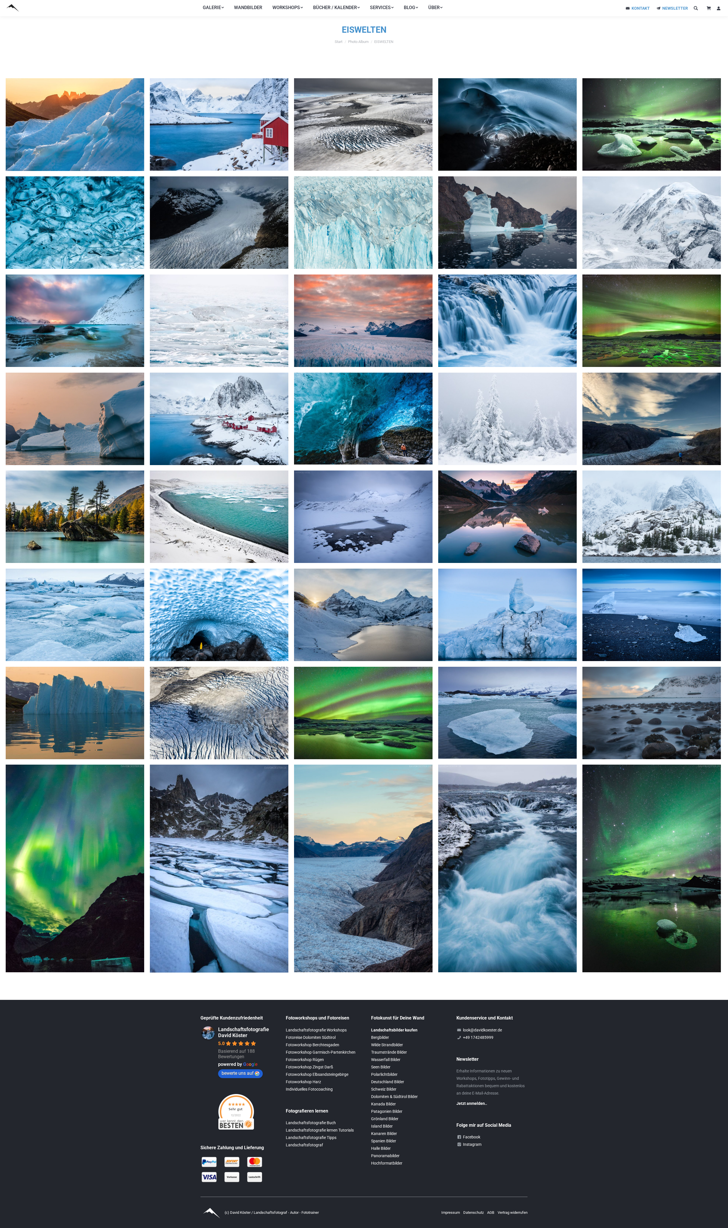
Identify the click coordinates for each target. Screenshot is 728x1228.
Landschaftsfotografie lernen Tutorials (320, 1130)
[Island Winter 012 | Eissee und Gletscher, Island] (507, 713)
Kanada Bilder (383, 1104)
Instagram (472, 1144)
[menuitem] (213, 8)
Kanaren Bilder (384, 1133)
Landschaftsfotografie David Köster (243, 1032)
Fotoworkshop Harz (303, 1082)
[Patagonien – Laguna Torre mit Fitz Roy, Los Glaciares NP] (507, 516)
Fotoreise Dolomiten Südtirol (311, 1037)
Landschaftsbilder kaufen (394, 1030)
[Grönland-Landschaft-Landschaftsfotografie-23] (507, 222)
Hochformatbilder (386, 1163)
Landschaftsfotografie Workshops (316, 1030)
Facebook (471, 1137)
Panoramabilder (385, 1155)
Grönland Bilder (384, 1118)
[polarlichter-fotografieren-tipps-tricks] (363, 713)
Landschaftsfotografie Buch (311, 1122)
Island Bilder (382, 1126)
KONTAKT (641, 8)
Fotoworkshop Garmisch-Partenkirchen (320, 1052)
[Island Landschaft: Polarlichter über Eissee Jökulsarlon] (651, 868)
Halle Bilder (381, 1148)
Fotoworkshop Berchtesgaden (312, 1045)
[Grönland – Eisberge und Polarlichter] (75, 868)
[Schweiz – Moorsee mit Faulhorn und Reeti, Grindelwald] (363, 516)
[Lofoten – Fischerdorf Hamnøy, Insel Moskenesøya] (219, 419)
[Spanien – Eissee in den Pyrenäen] (219, 869)
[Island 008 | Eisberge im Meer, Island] (507, 615)
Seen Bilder (380, 1067)
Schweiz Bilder (383, 1089)
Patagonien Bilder (386, 1111)
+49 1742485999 (478, 1037)
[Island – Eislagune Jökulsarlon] (75, 615)
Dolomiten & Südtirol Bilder (394, 1096)
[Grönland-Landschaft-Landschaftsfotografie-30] (75, 713)
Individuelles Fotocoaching (309, 1089)
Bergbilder (380, 1037)
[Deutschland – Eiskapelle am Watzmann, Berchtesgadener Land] (219, 615)
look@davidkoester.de (482, 1030)
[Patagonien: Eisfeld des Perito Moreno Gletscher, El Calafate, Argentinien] (363, 321)
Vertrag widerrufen (513, 1212)
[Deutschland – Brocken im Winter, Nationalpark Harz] (507, 419)
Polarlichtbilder (384, 1074)
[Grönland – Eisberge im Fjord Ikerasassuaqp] (75, 124)
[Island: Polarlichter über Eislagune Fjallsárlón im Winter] (651, 124)
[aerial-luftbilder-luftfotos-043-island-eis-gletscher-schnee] (219, 713)
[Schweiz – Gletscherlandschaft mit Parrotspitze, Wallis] (651, 222)
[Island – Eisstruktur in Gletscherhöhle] (75, 222)
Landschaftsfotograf (304, 1145)
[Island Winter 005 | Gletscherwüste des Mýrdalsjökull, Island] (363, 124)
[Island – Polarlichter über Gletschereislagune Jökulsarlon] (651, 321)
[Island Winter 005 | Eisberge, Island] (219, 321)
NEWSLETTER (675, 8)
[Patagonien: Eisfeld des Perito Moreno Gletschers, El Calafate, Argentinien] (363, 222)
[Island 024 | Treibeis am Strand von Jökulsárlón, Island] (651, 615)
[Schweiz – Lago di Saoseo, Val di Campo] (75, 516)
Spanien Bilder (383, 1141)
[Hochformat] (507, 868)
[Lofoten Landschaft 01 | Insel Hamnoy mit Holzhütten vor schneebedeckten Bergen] (219, 124)
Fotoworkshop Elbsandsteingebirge (317, 1074)
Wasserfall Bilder (385, 1059)
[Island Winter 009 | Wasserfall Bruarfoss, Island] (507, 321)
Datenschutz (474, 1212)
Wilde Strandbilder (387, 1045)
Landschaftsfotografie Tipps (311, 1137)
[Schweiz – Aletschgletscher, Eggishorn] (219, 222)
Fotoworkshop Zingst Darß (309, 1067)
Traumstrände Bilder (389, 1052)
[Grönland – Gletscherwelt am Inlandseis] (651, 419)
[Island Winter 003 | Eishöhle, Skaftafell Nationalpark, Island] (363, 419)
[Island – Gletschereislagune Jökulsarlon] (219, 516)
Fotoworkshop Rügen (305, 1059)
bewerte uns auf (238, 1073)
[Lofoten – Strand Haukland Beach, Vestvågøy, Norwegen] (75, 321)
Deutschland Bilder (387, 1082)
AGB (491, 1212)
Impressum (451, 1212)
